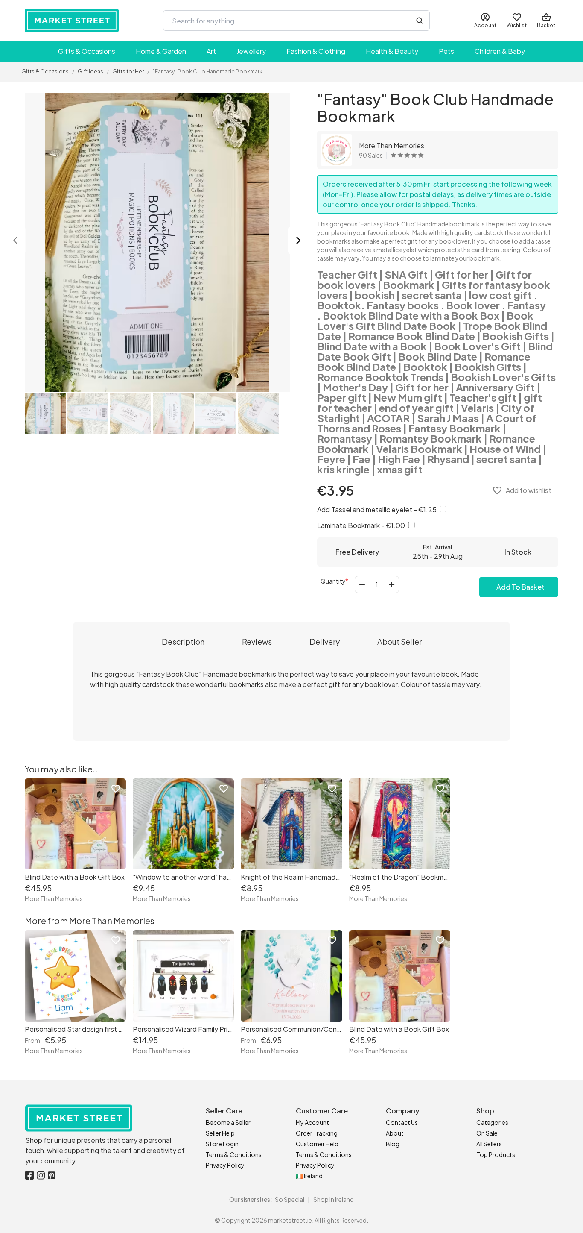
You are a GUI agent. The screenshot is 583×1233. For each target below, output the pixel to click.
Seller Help (220, 1133)
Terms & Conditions (234, 1154)
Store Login (222, 1144)
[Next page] (298, 241)
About (395, 1133)
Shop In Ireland (333, 1199)
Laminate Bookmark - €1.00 (361, 525)
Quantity (333, 581)
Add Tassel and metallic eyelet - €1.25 (377, 509)
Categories (492, 1122)
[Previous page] (15, 241)
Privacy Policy (225, 1165)
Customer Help (317, 1144)
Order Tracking (317, 1133)
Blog (392, 1144)
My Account (312, 1122)
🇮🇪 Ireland (309, 1176)
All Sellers (489, 1144)
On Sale (487, 1133)
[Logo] (72, 20)
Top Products (495, 1154)
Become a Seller (228, 1122)
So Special (289, 1199)
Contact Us (402, 1122)
